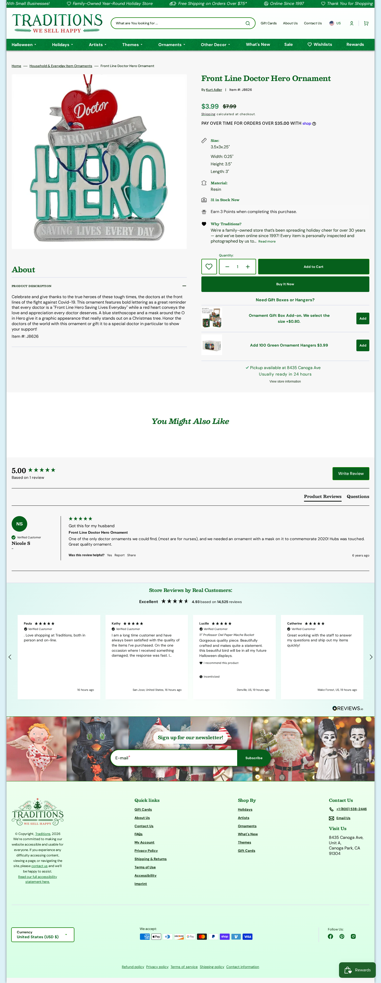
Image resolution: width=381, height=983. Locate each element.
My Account (144, 842)
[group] (39, 470)
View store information (285, 381)
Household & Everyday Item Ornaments (61, 66)
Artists (243, 818)
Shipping (208, 114)
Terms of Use (145, 867)
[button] (351, 23)
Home (16, 66)
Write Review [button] (351, 473)
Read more (267, 241)
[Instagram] (353, 936)
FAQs (139, 834)
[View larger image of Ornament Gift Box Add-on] (211, 326)
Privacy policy (157, 967)
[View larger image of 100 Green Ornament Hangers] (211, 353)
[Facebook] (330, 936)
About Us (142, 818)
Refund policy (133, 967)
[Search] (249, 23)
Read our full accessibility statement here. (37, 879)
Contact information (242, 967)
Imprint (141, 884)
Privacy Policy (146, 850)
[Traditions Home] (57, 23)
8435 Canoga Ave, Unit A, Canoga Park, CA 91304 (346, 845)
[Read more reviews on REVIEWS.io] (347, 708)
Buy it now (285, 284)
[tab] (323, 497)
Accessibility (146, 875)
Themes (244, 842)
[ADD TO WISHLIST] (209, 266)
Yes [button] (109, 555)
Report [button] (120, 555)
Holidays (245, 810)
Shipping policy (212, 967)
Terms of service (184, 967)
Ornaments (247, 826)
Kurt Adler (214, 89)
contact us (39, 866)
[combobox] (183, 23)
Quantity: (226, 255)
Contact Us (144, 826)
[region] (190, 657)
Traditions (43, 834)
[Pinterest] (342, 936)
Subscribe (254, 758)
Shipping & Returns (151, 859)
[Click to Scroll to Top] (372, 953)
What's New (248, 834)
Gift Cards (143, 810)
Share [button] (131, 555)
